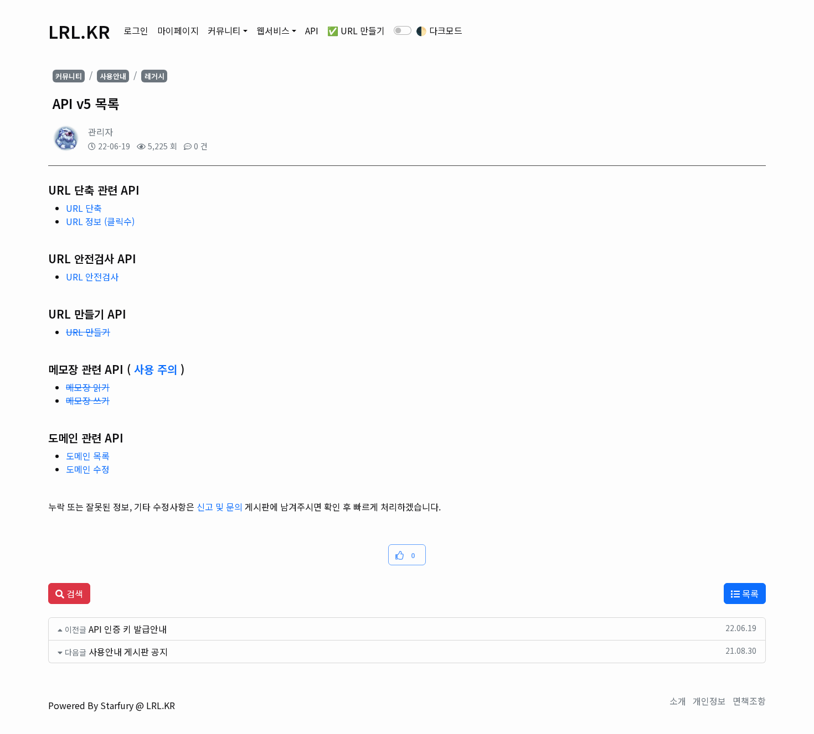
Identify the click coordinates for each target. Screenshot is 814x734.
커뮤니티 (224, 30)
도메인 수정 (88, 469)
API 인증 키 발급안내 (128, 629)
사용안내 (113, 76)
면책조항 (749, 700)
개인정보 (709, 700)
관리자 (100, 131)
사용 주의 (155, 369)
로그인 (135, 30)
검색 (73, 593)
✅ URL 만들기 (356, 30)
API (311, 30)
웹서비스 (273, 30)
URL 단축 (84, 208)
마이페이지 (178, 30)
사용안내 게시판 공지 (128, 651)
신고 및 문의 (220, 506)
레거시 (154, 76)
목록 (749, 593)
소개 (677, 700)
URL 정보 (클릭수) (100, 221)
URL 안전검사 (92, 276)
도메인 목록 (88, 455)
